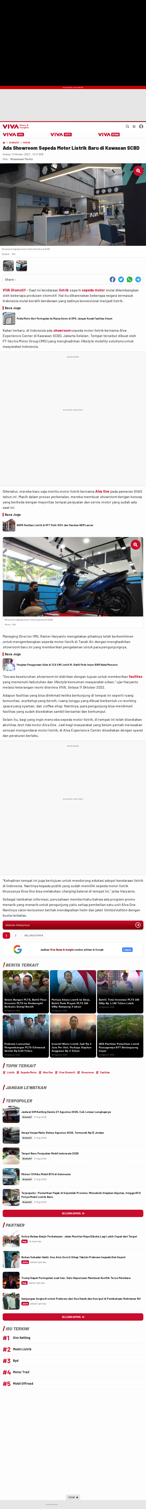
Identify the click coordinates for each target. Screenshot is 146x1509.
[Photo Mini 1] (8, 266)
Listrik (11, 1072)
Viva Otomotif (67, 1072)
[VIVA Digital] (13, 134)
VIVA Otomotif (14, 290)
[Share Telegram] (138, 279)
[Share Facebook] (112, 279)
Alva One (102, 491)
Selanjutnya (33, 935)
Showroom (87, 1072)
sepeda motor (93, 290)
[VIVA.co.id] (15, 126)
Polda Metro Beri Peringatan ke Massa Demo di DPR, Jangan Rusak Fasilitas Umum (65, 318)
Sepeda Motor (29, 1072)
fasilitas (136, 676)
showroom (62, 330)
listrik (64, 290)
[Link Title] (11, 1114)
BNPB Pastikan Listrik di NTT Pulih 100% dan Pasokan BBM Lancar (55, 525)
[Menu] (134, 126)
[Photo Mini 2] (21, 266)
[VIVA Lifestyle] (61, 134)
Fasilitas (105, 1072)
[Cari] (127, 126)
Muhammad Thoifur (21, 159)
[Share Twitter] (121, 279)
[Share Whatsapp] (129, 279)
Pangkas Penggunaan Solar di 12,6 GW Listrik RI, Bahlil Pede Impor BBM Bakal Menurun (67, 664)
